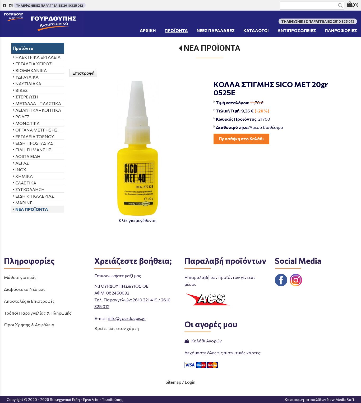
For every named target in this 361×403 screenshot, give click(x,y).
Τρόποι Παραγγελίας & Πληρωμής (37, 312)
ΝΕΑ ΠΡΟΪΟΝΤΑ (212, 48)
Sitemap (173, 381)
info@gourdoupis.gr (127, 318)
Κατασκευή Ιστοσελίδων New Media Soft (319, 399)
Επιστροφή (83, 72)
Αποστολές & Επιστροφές (29, 301)
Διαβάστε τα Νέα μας (24, 289)
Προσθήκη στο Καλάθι (241, 138)
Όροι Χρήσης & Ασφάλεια (29, 324)
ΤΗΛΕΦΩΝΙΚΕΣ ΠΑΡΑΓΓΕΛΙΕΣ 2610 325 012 (49, 5)
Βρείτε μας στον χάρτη (116, 328)
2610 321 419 (145, 299)
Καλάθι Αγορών (206, 340)
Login (190, 381)
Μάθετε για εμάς (20, 277)
